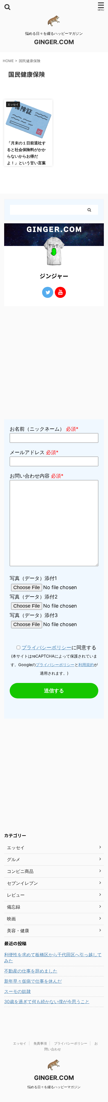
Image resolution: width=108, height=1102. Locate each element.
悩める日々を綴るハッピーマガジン (54, 1087)
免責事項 (40, 1043)
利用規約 (86, 664)
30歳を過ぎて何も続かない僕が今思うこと (46, 1001)
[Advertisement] (54, 363)
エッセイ (19, 1043)
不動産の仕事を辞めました (30, 971)
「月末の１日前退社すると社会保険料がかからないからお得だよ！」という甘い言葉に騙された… (26, 156)
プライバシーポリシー (46, 647)
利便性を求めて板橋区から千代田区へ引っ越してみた (53, 957)
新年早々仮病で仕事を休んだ (33, 981)
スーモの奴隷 (17, 991)
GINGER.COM (54, 42)
